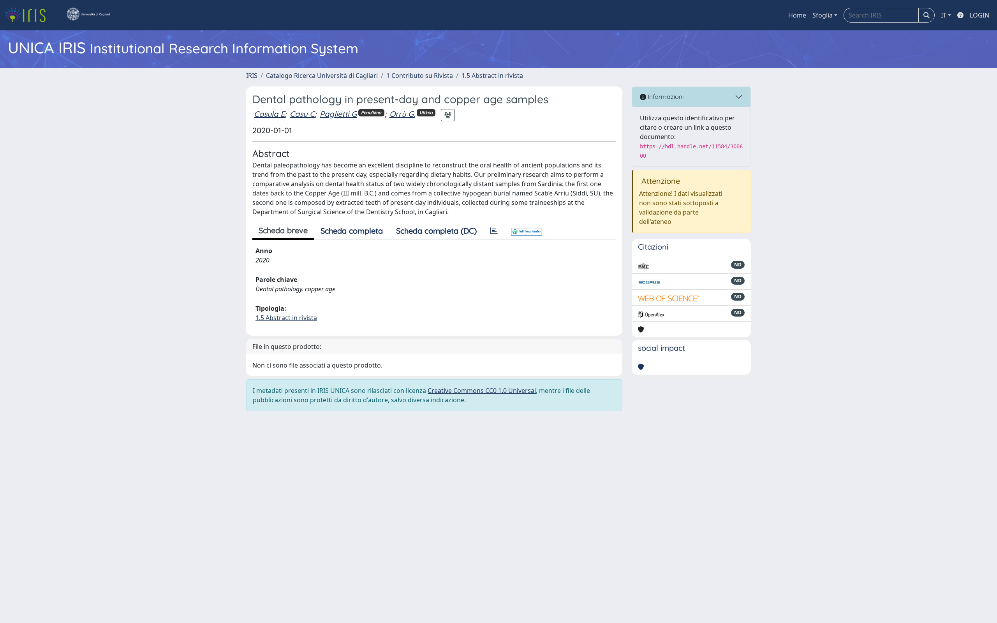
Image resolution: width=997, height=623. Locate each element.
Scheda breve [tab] (283, 230)
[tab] (493, 231)
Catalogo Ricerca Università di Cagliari (322, 75)
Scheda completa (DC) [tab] (436, 231)
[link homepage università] (88, 15)
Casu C (302, 114)
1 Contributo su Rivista (419, 75)
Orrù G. (402, 114)
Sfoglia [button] (822, 15)
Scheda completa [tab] (352, 231)
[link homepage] (28, 15)
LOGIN (979, 15)
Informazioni (664, 96)
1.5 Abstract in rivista (492, 75)
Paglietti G (338, 114)
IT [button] (943, 15)
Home (797, 15)
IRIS (251, 75)
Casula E (269, 114)
